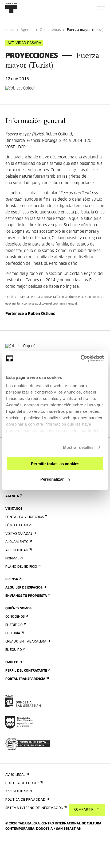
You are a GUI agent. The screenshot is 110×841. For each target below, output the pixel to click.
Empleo (11, 662)
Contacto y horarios (24, 517)
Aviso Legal (15, 775)
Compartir (83, 809)
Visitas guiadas (18, 533)
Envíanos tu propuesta (26, 596)
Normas (12, 558)
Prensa (11, 579)
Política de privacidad (25, 799)
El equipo (13, 650)
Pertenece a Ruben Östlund (30, 314)
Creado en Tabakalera (25, 641)
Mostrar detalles (78, 447)
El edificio (14, 625)
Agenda (27, 30)
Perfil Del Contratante (26, 670)
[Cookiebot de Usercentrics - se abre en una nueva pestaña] (80, 358)
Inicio (9, 30)
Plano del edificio (21, 567)
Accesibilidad (16, 550)
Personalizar (52, 479)
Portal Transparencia (25, 679)
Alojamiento (17, 542)
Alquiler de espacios (23, 587)
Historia (12, 633)
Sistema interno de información (34, 808)
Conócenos (15, 616)
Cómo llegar (16, 525)
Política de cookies (22, 783)
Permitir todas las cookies (55, 463)
